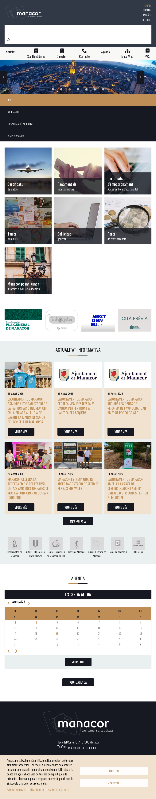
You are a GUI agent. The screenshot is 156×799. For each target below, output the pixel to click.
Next (140, 77)
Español (147, 15)
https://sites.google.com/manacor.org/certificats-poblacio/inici (28, 171)
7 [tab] (103, 89)
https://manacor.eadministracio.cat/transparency (127, 220)
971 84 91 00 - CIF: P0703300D (82, 748)
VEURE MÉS (21, 431)
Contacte (84, 57)
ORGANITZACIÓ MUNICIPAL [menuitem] (20, 124)
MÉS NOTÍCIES (78, 521)
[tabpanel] (78, 77)
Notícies (11, 52)
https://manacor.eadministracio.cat (28, 220)
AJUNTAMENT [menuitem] (14, 112)
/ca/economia (77, 171)
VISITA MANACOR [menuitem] (16, 135)
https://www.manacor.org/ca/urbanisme (28, 270)
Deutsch (146, 20)
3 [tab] (69, 89)
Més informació (37, 789)
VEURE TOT (78, 662)
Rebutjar (113, 771)
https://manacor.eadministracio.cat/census (127, 171)
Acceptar (113, 783)
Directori (62, 57)
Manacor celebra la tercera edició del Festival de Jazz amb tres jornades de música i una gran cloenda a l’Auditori (28, 488)
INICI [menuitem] (10, 100)
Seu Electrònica (36, 57)
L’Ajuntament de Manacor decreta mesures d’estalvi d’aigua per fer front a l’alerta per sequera (76, 406)
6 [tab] (95, 89)
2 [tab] (61, 89)
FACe (147, 57)
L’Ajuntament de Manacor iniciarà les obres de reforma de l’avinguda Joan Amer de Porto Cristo (126, 406)
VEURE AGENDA (78, 682)
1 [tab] (53, 89)
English (147, 10)
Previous (3, 77)
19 (57, 633)
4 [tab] (78, 89)
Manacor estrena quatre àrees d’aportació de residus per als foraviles (77, 484)
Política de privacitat (16, 789)
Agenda (105, 52)
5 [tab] (86, 89)
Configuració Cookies (58, 789)
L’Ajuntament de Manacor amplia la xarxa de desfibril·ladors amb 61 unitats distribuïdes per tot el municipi (127, 488)
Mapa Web (127, 57)
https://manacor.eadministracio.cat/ (77, 220)
